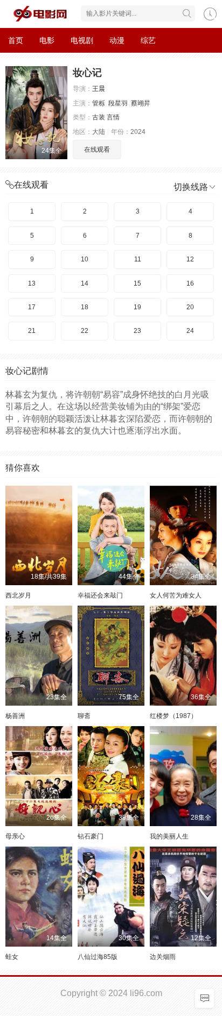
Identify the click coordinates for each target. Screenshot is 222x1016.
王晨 (98, 89)
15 (137, 283)
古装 (98, 117)
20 (190, 307)
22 (84, 331)
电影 (46, 40)
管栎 (98, 103)
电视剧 (82, 40)
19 (137, 307)
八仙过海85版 (97, 957)
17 (32, 307)
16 (190, 283)
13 (32, 283)
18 (84, 307)
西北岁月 (18, 595)
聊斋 (84, 716)
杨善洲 (15, 716)
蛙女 (11, 957)
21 (32, 331)
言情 (113, 117)
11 (137, 259)
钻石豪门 (90, 836)
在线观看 (97, 149)
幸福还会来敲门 (100, 595)
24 (190, 331)
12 (190, 259)
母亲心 (15, 836)
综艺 (148, 40)
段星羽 (118, 103)
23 (137, 331)
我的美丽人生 (169, 836)
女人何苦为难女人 (176, 595)
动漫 (116, 40)
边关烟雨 (163, 957)
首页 (15, 40)
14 (84, 283)
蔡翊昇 (140, 103)
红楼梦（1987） (173, 716)
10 (84, 259)
